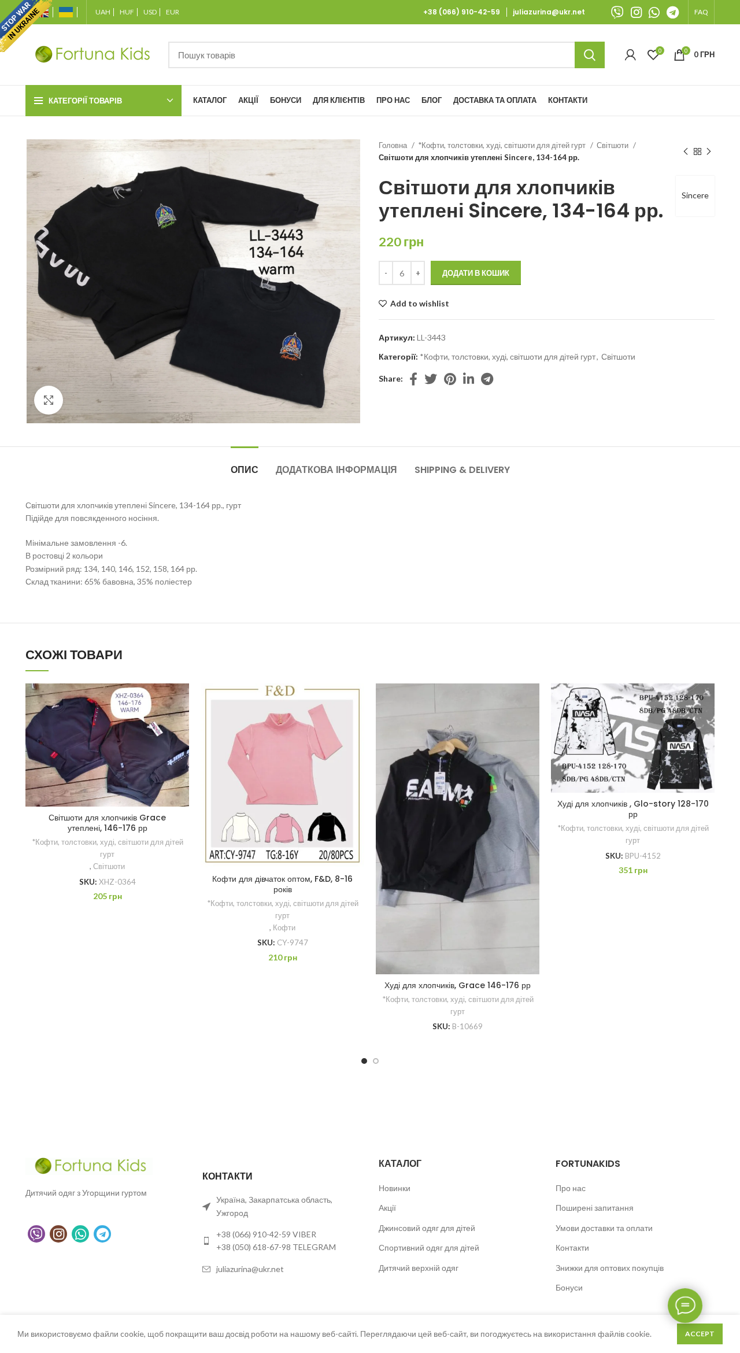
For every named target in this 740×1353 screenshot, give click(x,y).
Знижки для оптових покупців (610, 1268)
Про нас (571, 1188)
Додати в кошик (475, 273)
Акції (387, 1207)
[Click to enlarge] (48, 400)
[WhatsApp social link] (654, 12)
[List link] (282, 1241)
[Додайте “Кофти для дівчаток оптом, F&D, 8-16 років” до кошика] (355, 728)
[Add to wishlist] (180, 702)
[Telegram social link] (672, 12)
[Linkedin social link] (469, 379)
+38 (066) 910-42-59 (463, 12)
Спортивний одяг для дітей (429, 1247)
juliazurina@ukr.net (549, 12)
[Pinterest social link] (450, 379)
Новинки (394, 1188)
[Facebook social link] (413, 379)
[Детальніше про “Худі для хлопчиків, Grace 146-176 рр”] (530, 728)
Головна (394, 145)
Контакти (572, 1247)
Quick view (180, 754)
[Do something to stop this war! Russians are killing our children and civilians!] (26, 26)
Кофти (284, 927)
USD (150, 12)
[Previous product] (685, 151)
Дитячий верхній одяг (418, 1268)
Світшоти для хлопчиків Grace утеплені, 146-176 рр (107, 823)
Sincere (695, 195)
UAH (102, 12)
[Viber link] (617, 12)
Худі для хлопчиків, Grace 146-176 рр (457, 985)
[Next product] (709, 151)
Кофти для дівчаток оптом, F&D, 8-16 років (282, 884)
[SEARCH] (590, 55)
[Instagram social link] (636, 12)
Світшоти (613, 145)
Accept (700, 1333)
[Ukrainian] (68, 12)
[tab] (244, 464)
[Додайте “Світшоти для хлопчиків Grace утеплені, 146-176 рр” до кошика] (180, 728)
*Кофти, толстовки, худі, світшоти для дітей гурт (502, 145)
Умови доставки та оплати (604, 1228)
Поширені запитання (595, 1207)
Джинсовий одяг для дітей (427, 1228)
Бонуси (569, 1287)
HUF (127, 12)
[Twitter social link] (431, 379)
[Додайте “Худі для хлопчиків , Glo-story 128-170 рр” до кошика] (705, 728)
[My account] (630, 54)
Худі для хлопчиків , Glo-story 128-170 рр (633, 809)
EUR (172, 12)
